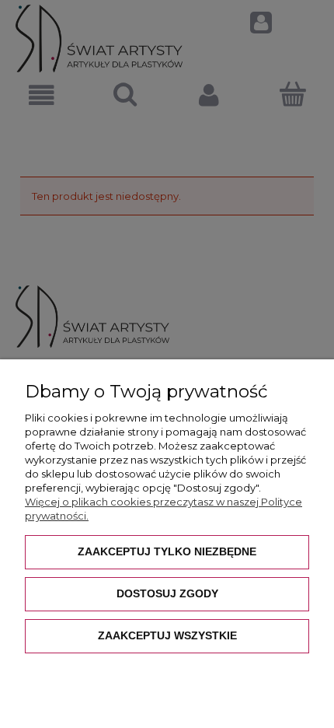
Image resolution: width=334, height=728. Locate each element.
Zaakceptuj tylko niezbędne (167, 551)
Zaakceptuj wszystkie (167, 635)
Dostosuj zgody (167, 593)
